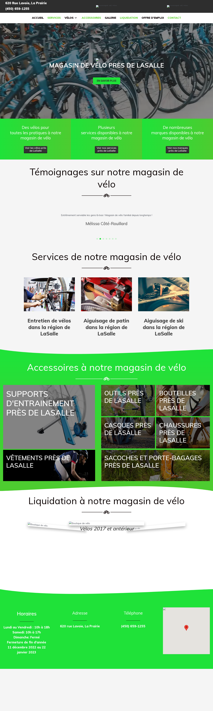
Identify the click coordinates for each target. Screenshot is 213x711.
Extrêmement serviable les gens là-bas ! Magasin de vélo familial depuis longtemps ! (106, 215)
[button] (106, 80)
